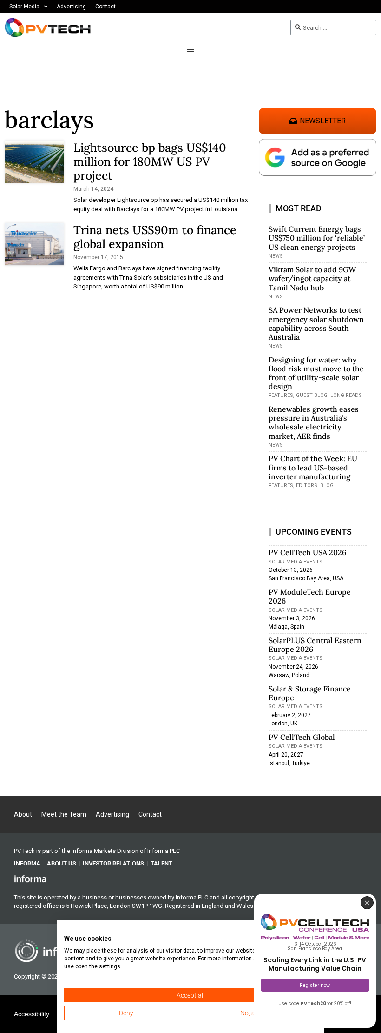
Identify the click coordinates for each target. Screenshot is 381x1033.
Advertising (71, 6)
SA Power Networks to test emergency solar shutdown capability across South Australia (316, 323)
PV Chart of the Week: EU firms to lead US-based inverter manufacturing (313, 467)
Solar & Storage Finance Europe (310, 693)
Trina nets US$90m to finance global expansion (154, 236)
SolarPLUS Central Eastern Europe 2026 (315, 645)
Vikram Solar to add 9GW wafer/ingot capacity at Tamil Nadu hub (312, 278)
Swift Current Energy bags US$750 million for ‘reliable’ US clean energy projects (317, 237)
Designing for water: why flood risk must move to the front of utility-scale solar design (316, 373)
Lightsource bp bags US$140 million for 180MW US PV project (149, 161)
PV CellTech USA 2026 (307, 552)
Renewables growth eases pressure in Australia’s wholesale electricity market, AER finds (314, 422)
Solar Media (24, 6)
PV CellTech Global (302, 737)
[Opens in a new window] (30, 878)
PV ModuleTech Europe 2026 (310, 596)
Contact (105, 6)
